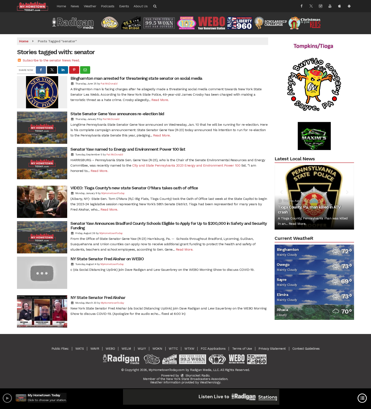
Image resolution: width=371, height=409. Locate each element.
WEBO (110, 349)
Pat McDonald (109, 83)
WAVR (94, 349)
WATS (79, 349)
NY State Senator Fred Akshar (97, 297)
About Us (141, 6)
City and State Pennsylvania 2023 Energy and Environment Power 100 (186, 165)
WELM (126, 349)
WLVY (142, 349)
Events (124, 6)
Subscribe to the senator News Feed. (51, 60)
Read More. (160, 100)
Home (61, 6)
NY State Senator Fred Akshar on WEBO (107, 258)
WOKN (157, 349)
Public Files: (60, 349)
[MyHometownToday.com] (36, 6)
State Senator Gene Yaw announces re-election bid (117, 113)
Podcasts (107, 6)
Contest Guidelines (306, 349)
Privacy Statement (272, 349)
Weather (90, 6)
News (75, 6)
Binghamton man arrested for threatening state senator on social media (136, 78)
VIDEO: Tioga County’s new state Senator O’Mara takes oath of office (134, 187)
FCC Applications (213, 349)
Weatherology (210, 382)
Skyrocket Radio (196, 375)
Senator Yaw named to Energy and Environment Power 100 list (127, 149)
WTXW (189, 349)
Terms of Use (242, 349)
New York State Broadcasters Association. (197, 379)
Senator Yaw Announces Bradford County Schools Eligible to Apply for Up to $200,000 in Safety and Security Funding (168, 225)
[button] (154, 6)
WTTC (173, 349)
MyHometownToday (113, 193)
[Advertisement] (314, 75)
